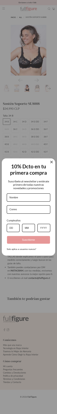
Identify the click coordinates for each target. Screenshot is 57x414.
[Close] (51, 162)
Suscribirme (28, 240)
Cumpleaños (14, 220)
